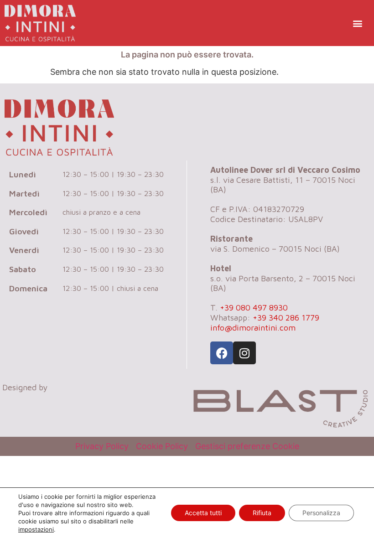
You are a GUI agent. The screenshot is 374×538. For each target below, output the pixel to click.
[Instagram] (244, 352)
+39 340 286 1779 (286, 317)
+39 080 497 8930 (254, 307)
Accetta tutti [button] (203, 513)
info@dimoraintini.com (253, 327)
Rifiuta (262, 513)
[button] (357, 23)
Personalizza (321, 513)
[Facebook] (221, 352)
